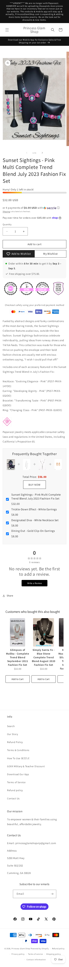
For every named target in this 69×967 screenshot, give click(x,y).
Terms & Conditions (18, 750)
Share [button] (10, 595)
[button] (7, 30)
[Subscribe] (52, 894)
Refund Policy (15, 742)
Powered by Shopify (40, 948)
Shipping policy (53, 954)
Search (11, 726)
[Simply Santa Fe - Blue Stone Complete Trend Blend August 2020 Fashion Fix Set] (44, 632)
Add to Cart (18, 679)
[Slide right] (42, 153)
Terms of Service (16, 782)
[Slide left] (27, 153)
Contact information (36, 959)
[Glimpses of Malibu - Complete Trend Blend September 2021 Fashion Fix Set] (18, 632)
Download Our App (18, 774)
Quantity (7, 224)
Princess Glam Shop (21, 948)
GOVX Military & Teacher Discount (26, 766)
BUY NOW (34, 484)
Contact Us (13, 798)
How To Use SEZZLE (18, 758)
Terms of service (35, 954)
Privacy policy (18, 954)
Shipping (6, 211)
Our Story (12, 734)
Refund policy (15, 790)
